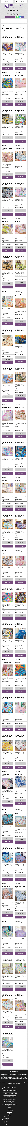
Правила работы (6, 1119)
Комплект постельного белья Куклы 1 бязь (19, 515)
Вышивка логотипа (10, 1098)
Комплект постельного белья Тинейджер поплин (19, 848)
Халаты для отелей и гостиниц (9, 1096)
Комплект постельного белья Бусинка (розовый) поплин (19, 698)
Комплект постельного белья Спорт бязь (19, 110)
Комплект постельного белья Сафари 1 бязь (7, 256)
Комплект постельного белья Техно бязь (7, 625)
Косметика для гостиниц (9, 1101)
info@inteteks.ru (14, 1071)
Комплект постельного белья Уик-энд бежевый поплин (19, 996)
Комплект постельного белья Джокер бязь (19, 588)
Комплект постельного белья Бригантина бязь (19, 625)
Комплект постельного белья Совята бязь (7, 220)
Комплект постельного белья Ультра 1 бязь (7, 38)
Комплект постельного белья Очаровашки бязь (7, 661)
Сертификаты (6, 1118)
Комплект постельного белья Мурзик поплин (7, 923)
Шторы (9, 1115)
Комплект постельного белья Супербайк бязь (7, 183)
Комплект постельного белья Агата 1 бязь (19, 220)
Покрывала (9, 1112)
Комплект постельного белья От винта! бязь (7, 515)
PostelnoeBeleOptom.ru (17, 1077)
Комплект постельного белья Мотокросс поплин (7, 811)
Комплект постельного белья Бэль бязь (7, 479)
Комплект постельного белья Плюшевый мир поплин (19, 811)
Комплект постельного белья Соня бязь (7, 293)
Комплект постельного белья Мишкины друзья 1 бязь (19, 293)
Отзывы (6, 1116)
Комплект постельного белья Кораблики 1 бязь (19, 147)
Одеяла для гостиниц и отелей (10, 1090)
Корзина (21, 1)
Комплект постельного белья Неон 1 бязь (19, 330)
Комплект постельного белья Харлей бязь (7, 552)
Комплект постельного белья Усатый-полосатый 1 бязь (7, 331)
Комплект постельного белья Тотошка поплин (7, 885)
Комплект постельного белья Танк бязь (19, 368)
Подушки (10, 1109)
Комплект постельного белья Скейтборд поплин (7, 848)
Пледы (9, 1113)
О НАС (6, 1124)
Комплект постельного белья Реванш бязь (7, 110)
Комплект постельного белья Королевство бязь (7, 406)
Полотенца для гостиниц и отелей (9, 1089)
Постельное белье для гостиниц (10, 1087)
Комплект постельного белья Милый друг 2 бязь (19, 406)
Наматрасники (10, 1110)
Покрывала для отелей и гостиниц (9, 1099)
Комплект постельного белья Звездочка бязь (19, 183)
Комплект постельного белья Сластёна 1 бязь (19, 74)
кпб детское (5, 25)
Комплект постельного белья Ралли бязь (19, 661)
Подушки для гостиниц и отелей (10, 1092)
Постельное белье (10, 1102)
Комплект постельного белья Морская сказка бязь (7, 588)
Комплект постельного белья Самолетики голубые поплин (20, 885)
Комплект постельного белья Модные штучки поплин (7, 773)
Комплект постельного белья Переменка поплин (7, 996)
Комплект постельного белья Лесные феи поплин (7, 959)
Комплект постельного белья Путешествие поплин (7, 1033)
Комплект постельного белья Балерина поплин (19, 923)
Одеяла (9, 1107)
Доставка (6, 1121)
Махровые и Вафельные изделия (9, 1104)
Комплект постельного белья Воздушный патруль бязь (7, 698)
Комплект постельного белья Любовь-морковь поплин (19, 736)
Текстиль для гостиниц (10, 1085)
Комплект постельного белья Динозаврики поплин (20, 959)
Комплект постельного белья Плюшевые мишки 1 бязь (7, 147)
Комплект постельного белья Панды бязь (19, 256)
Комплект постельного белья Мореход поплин (19, 773)
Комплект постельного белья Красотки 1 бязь (19, 38)
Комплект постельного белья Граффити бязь (7, 74)
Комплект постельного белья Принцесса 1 (7, 442)
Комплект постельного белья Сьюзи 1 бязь (19, 552)
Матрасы (10, 1106)
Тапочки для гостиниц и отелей (10, 1093)
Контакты (6, 1122)
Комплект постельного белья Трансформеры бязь (20, 442)
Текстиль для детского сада (10, 1095)
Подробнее (7, 64)
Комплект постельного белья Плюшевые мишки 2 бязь (7, 369)
